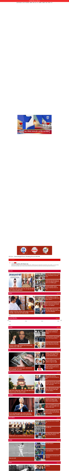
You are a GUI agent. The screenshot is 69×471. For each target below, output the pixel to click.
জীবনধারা (49, 2)
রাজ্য (35, 2)
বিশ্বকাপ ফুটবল (20, 2)
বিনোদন (46, 2)
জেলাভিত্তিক (40, 2)
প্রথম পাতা (23, 2)
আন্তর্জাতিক (43, 2)
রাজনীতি (31, 2)
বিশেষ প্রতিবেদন (27, 2)
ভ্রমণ (51, 2)
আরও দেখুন (58, 293)
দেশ (37, 2)
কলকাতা (34, 2)
